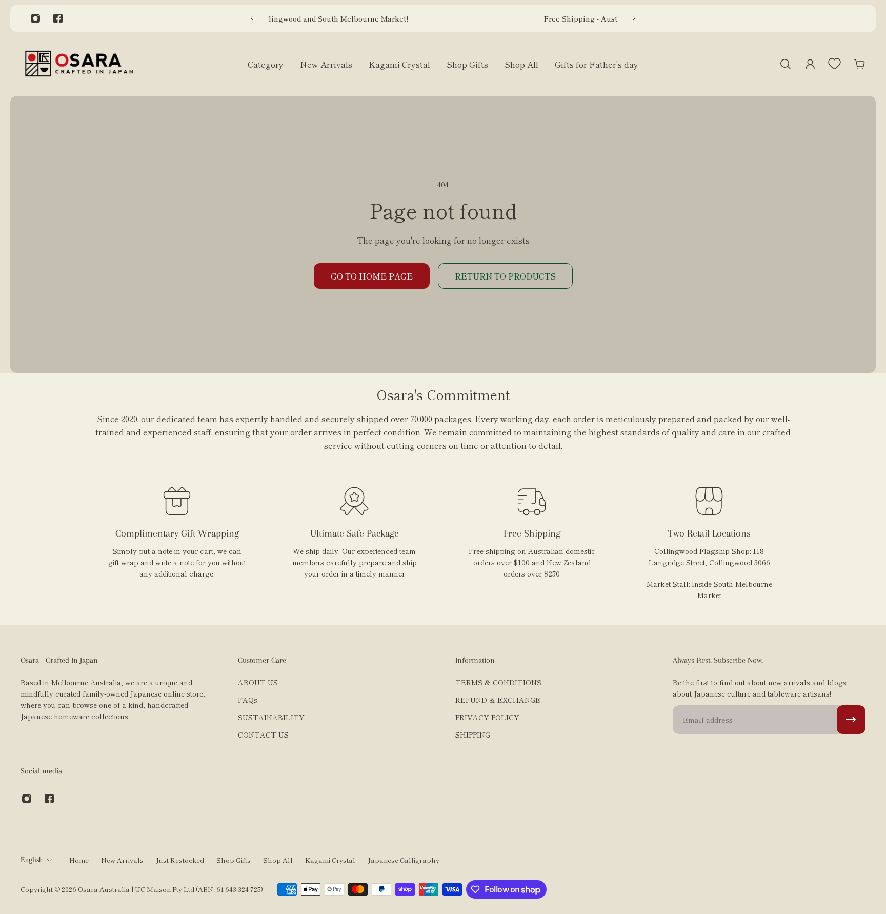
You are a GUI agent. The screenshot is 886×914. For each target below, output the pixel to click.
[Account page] (810, 64)
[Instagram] (35, 18)
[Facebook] (58, 18)
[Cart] (859, 64)
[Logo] (79, 64)
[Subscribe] (851, 719)
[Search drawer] (785, 64)
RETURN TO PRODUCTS (505, 276)
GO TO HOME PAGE (372, 276)
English (32, 860)
